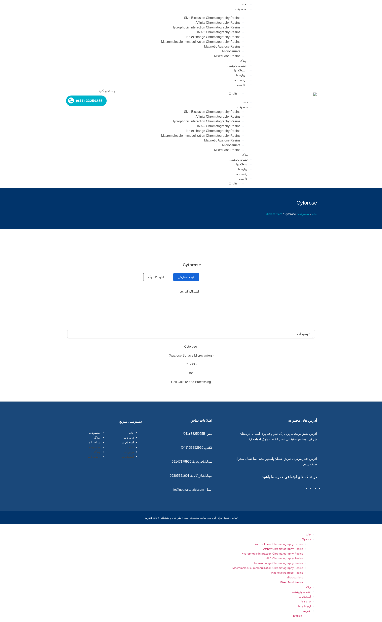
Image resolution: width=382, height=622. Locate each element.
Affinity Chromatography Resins (218, 22)
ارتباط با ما (240, 80)
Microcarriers (231, 51)
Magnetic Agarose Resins (222, 46)
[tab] (303, 334)
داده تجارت (151, 517)
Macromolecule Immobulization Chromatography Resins (200, 41)
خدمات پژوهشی (236, 65)
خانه (243, 4)
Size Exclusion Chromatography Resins (212, 17)
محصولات (240, 9)
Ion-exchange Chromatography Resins (213, 37)
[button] (92, 84)
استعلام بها (240, 70)
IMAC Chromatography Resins (218, 32)
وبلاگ (243, 60)
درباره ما (241, 75)
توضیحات (303, 334)
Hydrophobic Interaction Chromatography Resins (206, 27)
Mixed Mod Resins (227, 56)
